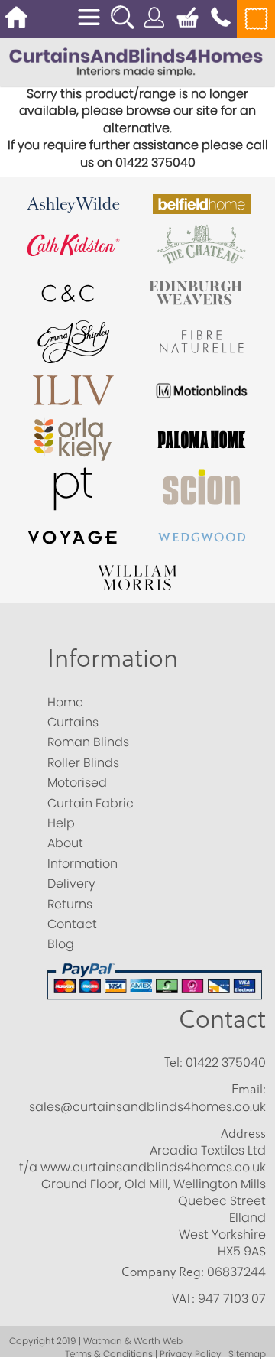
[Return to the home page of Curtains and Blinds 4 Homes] (136, 61)
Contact (222, 1018)
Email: (248, 1088)
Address (243, 1133)
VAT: (183, 1298)
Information (112, 657)
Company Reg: (162, 1271)
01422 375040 (226, 1062)
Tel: (173, 1062)
